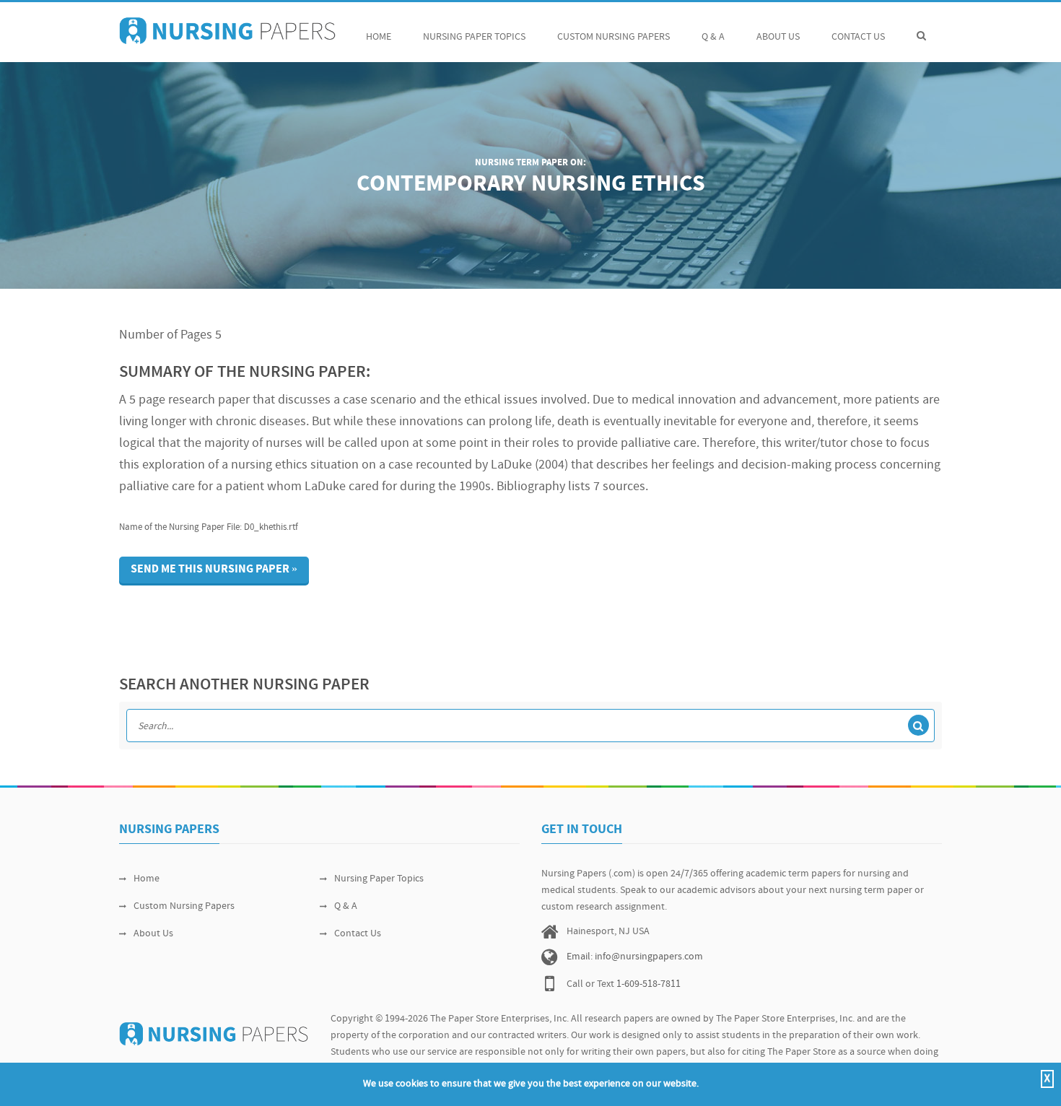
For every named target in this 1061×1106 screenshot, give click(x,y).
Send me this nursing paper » (214, 569)
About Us (778, 37)
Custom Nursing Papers (613, 37)
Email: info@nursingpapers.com (635, 957)
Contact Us (858, 37)
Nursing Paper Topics (474, 37)
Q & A (713, 37)
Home (378, 37)
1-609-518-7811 (648, 984)
